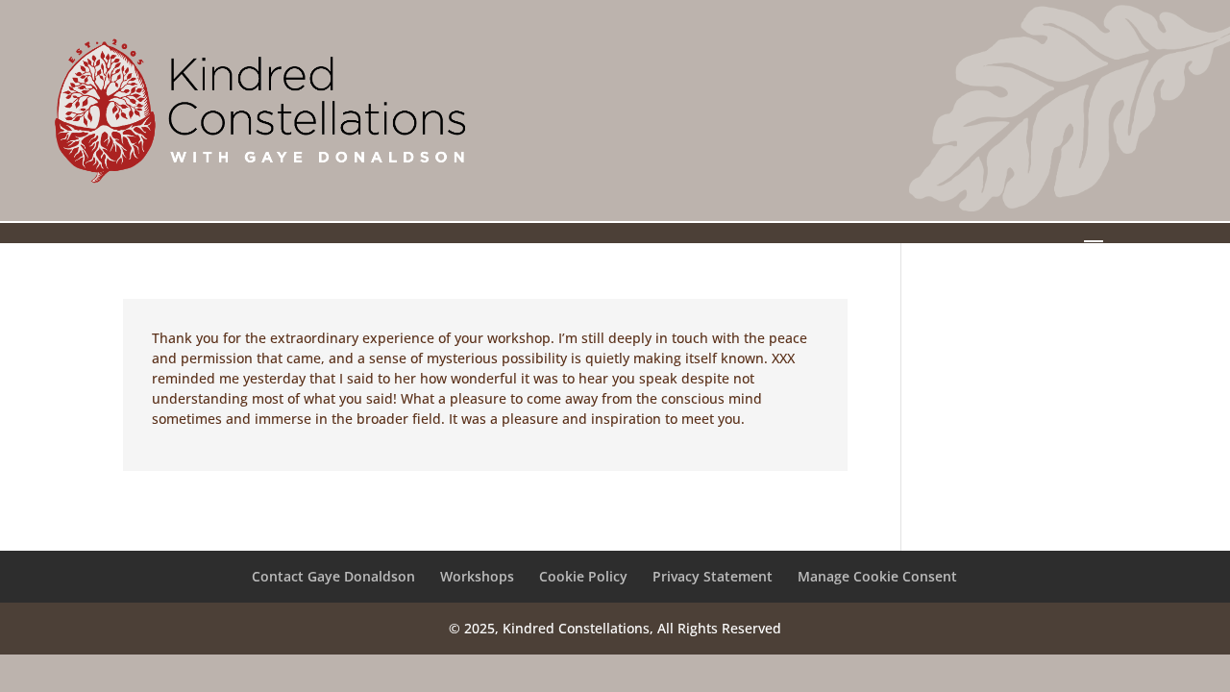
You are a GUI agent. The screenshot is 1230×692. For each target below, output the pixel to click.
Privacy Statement (712, 576)
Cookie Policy (583, 576)
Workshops (477, 576)
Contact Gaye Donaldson (333, 576)
